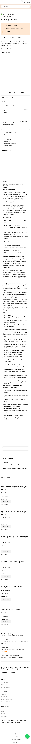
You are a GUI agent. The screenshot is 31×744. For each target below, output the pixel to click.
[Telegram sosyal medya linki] (13, 101)
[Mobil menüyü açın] (1, 2)
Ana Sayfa (3, 11)
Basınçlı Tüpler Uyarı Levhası (11, 587)
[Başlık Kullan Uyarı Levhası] (8, 603)
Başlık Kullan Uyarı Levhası (10, 609)
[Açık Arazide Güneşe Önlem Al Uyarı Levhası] (13, 481)
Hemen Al (21, 92)
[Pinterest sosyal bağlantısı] (9, 101)
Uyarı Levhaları (4, 682)
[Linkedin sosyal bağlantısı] (11, 101)
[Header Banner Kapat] (2, 729)
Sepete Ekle (12, 92)
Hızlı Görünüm (3, 484)
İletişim (2, 711)
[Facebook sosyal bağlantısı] (6, 101)
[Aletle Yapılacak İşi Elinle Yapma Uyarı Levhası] (13, 531)
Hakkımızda (3, 694)
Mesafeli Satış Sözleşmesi (7, 699)
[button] (6, 501)
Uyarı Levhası (19, 649)
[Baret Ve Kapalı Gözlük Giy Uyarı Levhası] (12, 556)
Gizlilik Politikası (4, 696)
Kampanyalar (4, 716)
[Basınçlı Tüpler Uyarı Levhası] (9, 581)
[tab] (5, 181)
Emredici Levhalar (13, 11)
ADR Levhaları (4, 684)
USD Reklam (11, 722)
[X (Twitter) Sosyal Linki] (8, 101)
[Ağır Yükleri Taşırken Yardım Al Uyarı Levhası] (13, 506)
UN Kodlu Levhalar (5, 687)
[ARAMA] (30, 5)
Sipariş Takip (4, 713)
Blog (2, 708)
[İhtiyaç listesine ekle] (7, 484)
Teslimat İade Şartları (6, 701)
